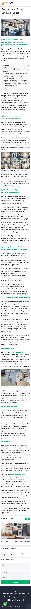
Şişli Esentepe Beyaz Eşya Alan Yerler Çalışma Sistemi (14, 77)
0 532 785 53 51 (15, 600)
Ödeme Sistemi (9, 89)
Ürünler (9, 15)
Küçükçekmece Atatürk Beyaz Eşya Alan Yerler (15, 541)
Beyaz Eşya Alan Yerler (17, 352)
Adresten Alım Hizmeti (11, 85)
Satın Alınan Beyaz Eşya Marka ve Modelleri (16, 83)
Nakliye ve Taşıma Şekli (11, 87)
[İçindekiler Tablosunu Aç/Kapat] (27, 65)
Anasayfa (4, 15)
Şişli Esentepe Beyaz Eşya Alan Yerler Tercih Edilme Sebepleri (16, 74)
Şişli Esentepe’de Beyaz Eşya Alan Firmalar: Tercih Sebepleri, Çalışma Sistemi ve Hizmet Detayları (15, 69)
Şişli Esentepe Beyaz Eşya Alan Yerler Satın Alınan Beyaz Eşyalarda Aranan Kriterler (16, 81)
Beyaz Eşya (14, 15)
